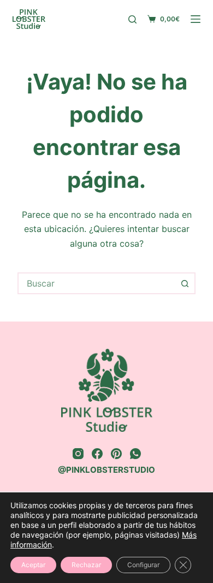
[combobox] (97, 283)
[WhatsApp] (135, 453)
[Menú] (195, 19)
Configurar (143, 565)
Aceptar (33, 565)
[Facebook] (97, 453)
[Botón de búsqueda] (184, 283)
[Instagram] (78, 453)
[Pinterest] (116, 453)
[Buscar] (132, 19)
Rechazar (86, 565)
